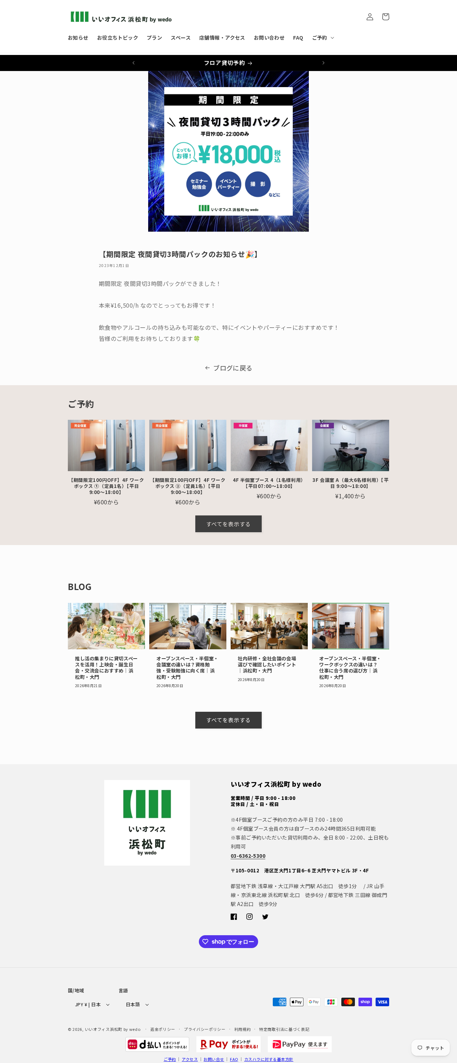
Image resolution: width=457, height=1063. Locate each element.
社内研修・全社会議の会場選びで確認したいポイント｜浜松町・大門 (267, 664)
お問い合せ (214, 1059)
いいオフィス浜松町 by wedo (113, 1029)
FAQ (234, 1059)
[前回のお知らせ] (133, 63)
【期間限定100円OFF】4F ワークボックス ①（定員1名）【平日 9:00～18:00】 (106, 486)
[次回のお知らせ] (323, 63)
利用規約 (242, 1029)
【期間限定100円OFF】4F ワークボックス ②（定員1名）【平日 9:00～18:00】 (187, 486)
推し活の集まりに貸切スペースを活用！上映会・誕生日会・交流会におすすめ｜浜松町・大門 (106, 667)
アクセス (190, 1059)
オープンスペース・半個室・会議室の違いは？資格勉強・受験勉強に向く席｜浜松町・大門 (187, 667)
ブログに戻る (233, 367)
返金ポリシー (162, 1029)
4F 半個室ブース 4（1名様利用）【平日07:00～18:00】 (269, 483)
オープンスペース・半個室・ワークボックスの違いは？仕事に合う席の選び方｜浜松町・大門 (350, 667)
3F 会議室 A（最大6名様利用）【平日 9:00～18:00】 (350, 483)
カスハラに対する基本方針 (268, 1059)
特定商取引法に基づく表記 (284, 1029)
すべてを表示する (228, 524)
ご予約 (170, 1059)
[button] (322, 37)
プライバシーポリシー (205, 1029)
